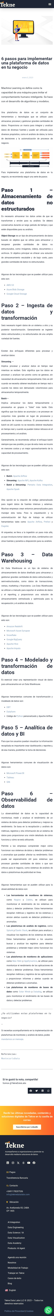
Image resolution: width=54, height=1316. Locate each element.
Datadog (37, 991)
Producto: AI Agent (16, 1248)
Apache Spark (13, 489)
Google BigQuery (14, 639)
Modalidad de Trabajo (18, 1268)
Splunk (10, 930)
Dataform (11, 711)
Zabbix (29, 900)
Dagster (4, 526)
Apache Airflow (20, 476)
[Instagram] (13, 1162)
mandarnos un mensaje (12, 1039)
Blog (10, 1283)
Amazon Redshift (15, 626)
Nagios (17, 900)
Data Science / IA (16, 1232)
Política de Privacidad (14, 1311)
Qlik (8, 782)
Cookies (29, 1311)
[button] (50, 4)
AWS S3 (10, 285)
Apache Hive (12, 644)
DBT (9, 707)
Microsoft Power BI (15, 773)
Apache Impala (13, 648)
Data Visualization (16, 1238)
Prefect (47, 522)
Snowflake (11, 635)
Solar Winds (25, 991)
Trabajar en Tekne (16, 1273)
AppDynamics (30, 961)
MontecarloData (10, 1058)
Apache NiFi (23, 480)
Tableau (10, 777)
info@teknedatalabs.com (18, 1194)
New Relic (17, 961)
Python (19, 716)
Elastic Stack (21, 930)
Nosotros (12, 1262)
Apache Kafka (36, 480)
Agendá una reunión (17, 1257)
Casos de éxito (14, 1278)
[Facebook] (34, 1162)
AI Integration (14, 1222)
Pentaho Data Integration (40, 485)
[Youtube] (28, 1162)
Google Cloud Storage (17, 294)
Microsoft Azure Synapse (18, 631)
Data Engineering (16, 1227)
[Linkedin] (7, 1162)
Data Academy (14, 1243)
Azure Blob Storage (15, 289)
